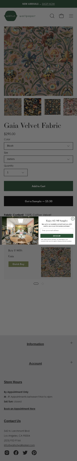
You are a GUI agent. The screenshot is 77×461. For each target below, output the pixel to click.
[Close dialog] (72, 218)
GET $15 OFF (57, 236)
